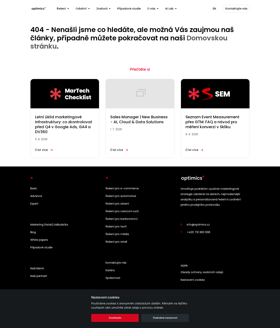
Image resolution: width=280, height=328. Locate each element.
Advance (36, 196)
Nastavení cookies (193, 280)
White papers (39, 240)
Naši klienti (37, 268)
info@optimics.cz (198, 224)
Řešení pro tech (116, 226)
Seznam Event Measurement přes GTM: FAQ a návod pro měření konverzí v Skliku (212, 122)
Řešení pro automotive (121, 196)
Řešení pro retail (116, 242)
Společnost (113, 278)
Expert (34, 204)
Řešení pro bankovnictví (122, 219)
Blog (33, 232)
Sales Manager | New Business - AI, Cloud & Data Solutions (139, 119)
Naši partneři (38, 276)
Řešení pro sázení (117, 204)
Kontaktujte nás (116, 263)
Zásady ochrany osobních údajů (202, 272)
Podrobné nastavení (165, 317)
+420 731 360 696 (198, 232)
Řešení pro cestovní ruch (122, 211)
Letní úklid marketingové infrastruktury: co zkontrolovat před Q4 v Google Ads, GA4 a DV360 (63, 124)
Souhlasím (115, 317)
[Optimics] (39, 8)
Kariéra (110, 270)
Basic (33, 188)
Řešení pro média (117, 234)
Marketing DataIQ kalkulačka (49, 224)
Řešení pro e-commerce (122, 188)
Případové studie (41, 247)
